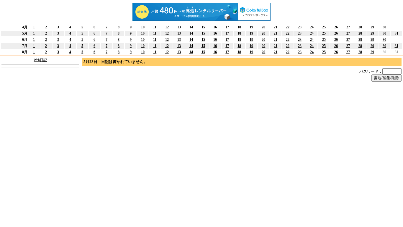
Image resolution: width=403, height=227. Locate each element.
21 (275, 27)
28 (360, 27)
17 (227, 27)
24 (312, 27)
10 (143, 27)
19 (251, 27)
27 (348, 27)
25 (324, 27)
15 (203, 27)
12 (167, 27)
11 (154, 27)
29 (372, 27)
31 (396, 33)
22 (287, 27)
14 (191, 27)
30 (384, 27)
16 (215, 27)
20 (263, 27)
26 (336, 27)
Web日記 (40, 60)
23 (300, 27)
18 (239, 27)
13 (179, 27)
